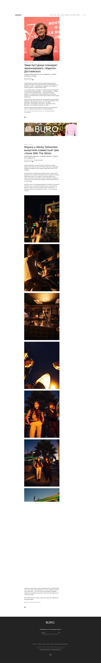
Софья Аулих (29, 78)
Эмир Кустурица (31, 111)
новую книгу (48, 107)
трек (29, 602)
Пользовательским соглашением (45, 649)
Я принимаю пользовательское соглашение (51, 634)
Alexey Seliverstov (35, 602)
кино (25, 111)
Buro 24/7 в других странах (48, 644)
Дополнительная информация (61, 644)
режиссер (41, 111)
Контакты (35, 644)
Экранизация (48, 111)
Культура (31, 62)
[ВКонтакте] (32, 79)
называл (34, 99)
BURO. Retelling (30, 160)
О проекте (40, 644)
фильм (37, 111)
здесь (32, 599)
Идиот (53, 111)
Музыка (26, 602)
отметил (44, 91)
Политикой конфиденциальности (56, 649)
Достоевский (28, 112)
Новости (26, 62)
